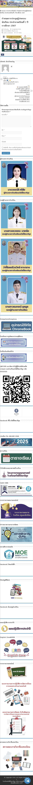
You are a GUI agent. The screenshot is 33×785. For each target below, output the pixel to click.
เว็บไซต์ (4, 142)
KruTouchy (5, 29)
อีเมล (3, 136)
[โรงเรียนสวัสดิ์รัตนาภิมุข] (16, 4)
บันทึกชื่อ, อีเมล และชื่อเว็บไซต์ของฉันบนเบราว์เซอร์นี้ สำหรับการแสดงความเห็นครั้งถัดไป (16, 149)
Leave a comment (8, 33)
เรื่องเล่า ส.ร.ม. (15, 31)
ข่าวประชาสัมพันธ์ (11, 11)
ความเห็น (5, 115)
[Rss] (16, 779)
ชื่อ (3, 130)
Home (3, 11)
